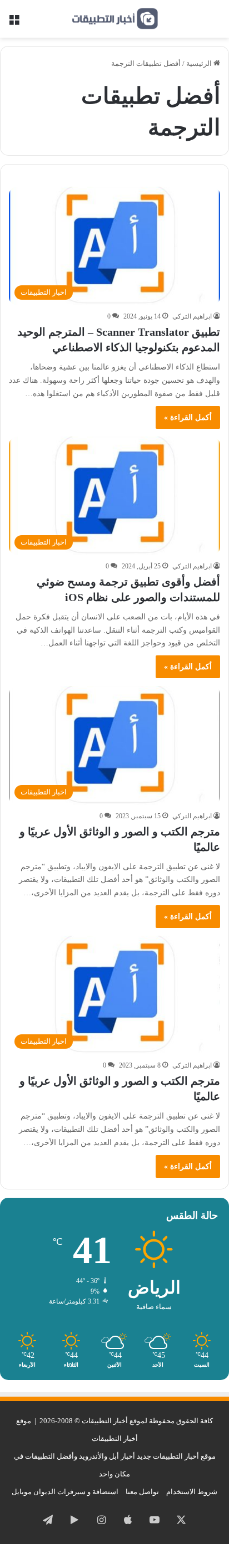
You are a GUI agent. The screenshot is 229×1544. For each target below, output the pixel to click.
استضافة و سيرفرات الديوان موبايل (65, 1491)
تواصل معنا (142, 1491)
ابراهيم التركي (192, 316)
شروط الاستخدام (191, 1491)
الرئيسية (199, 63)
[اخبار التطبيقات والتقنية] (114, 19)
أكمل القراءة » (188, 417)
